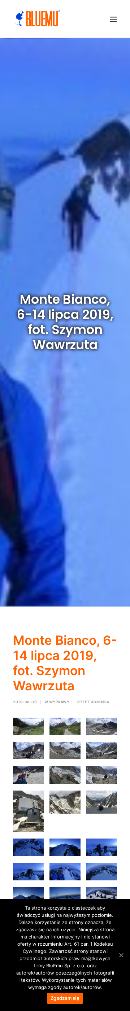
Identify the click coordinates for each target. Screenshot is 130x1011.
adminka (100, 702)
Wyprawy (59, 702)
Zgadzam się (65, 998)
